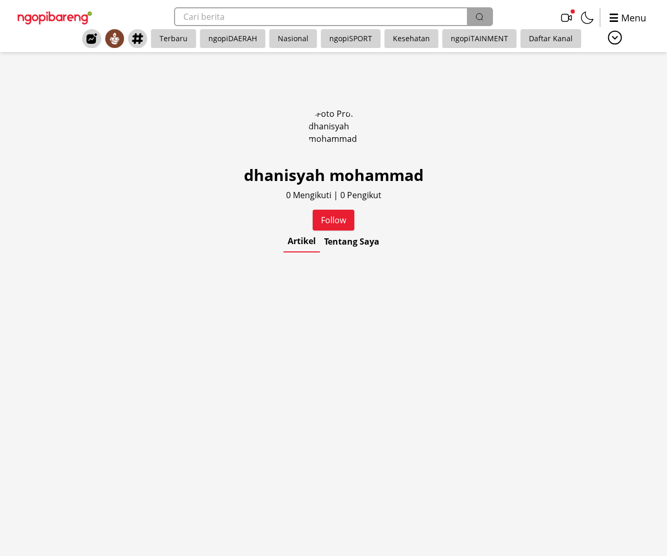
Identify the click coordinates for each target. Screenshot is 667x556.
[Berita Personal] (114, 38)
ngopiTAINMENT (479, 38)
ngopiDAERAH (232, 38)
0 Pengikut (360, 195)
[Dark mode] (587, 17)
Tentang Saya (351, 241)
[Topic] (137, 38)
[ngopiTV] (566, 17)
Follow (333, 220)
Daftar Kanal (551, 38)
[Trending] (91, 38)
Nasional (293, 38)
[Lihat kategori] (614, 37)
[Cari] (479, 16)
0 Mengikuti (310, 195)
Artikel (302, 241)
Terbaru (173, 38)
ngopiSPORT (350, 38)
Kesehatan (411, 38)
